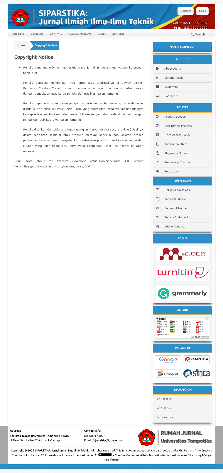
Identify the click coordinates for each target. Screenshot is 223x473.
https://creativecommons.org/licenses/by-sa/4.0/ (56, 167)
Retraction (171, 171)
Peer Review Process (178, 126)
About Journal (173, 69)
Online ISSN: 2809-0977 (190, 23)
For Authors (163, 408)
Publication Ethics (176, 144)
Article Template (174, 226)
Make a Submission (182, 47)
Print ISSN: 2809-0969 (191, 28)
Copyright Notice (175, 208)
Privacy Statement (176, 217)
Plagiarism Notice (175, 153)
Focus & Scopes (175, 117)
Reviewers (171, 87)
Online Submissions (177, 190)
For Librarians (164, 417)
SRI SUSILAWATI (94, 436)
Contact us (171, 96)
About (55, 34)
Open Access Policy (177, 135)
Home (21, 45)
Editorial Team (173, 78)
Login (102, 34)
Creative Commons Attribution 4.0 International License (151, 455)
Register (118, 34)
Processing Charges (177, 162)
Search (199, 35)
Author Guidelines (175, 199)
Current (18, 34)
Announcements (80, 34)
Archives (37, 34)
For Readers (163, 399)
